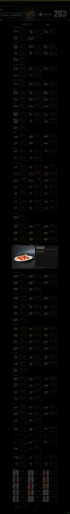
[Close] (57, 246)
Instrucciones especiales (40, 251)
